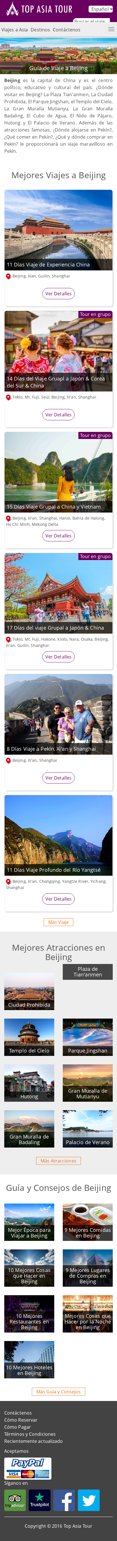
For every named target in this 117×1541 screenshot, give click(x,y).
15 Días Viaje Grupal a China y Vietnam (54, 506)
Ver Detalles (58, 293)
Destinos (40, 30)
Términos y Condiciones (30, 1434)
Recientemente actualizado (33, 1441)
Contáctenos (66, 30)
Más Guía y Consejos (58, 1392)
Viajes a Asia (14, 30)
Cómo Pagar (17, 1427)
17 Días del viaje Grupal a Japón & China (55, 627)
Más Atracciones (58, 1161)
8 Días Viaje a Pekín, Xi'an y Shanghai (51, 748)
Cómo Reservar (20, 1420)
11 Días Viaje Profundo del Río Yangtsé (54, 869)
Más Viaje (58, 922)
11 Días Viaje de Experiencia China (48, 264)
